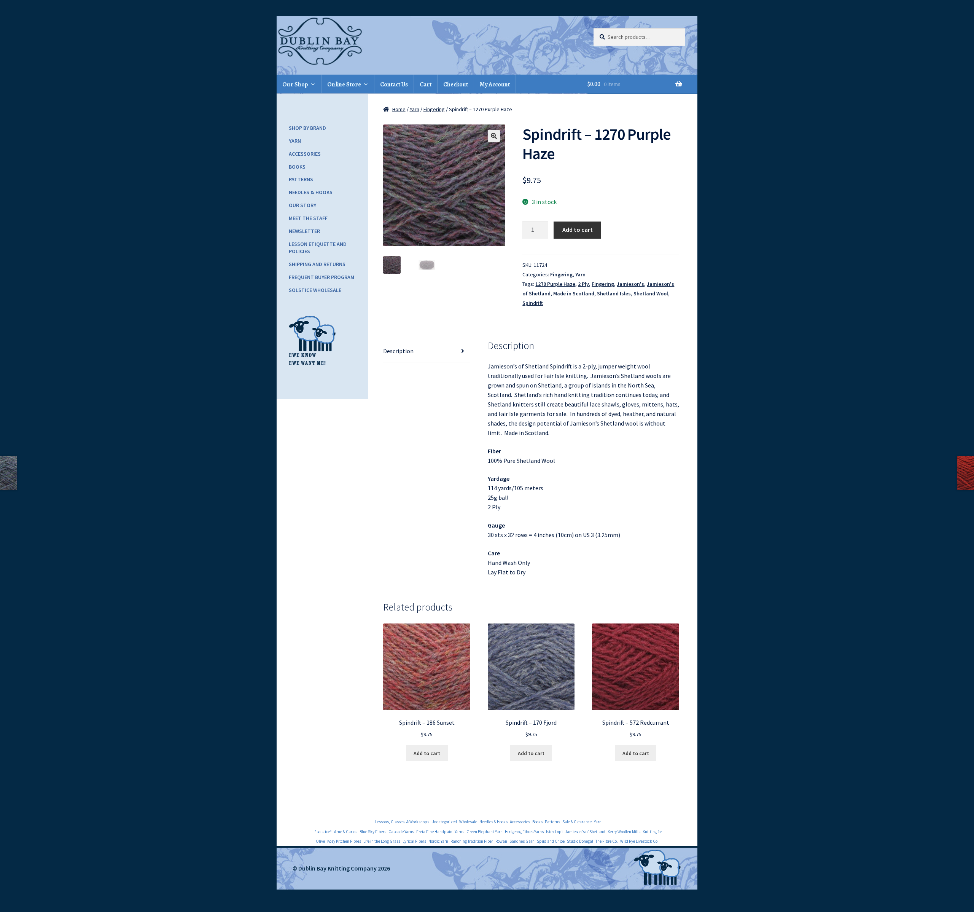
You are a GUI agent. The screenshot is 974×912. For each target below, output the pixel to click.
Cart (425, 84)
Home (399, 109)
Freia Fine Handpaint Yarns (440, 831)
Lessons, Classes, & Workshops (402, 821)
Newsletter (304, 231)
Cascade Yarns (401, 831)
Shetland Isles (614, 293)
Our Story (302, 205)
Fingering (434, 109)
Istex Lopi (554, 831)
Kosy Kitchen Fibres (344, 841)
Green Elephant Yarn (484, 831)
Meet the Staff (308, 218)
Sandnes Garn (522, 841)
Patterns (301, 179)
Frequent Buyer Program (321, 277)
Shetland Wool (650, 293)
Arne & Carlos (345, 831)
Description (398, 351)
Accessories (305, 153)
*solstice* (323, 831)
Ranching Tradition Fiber (471, 841)
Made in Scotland (573, 293)
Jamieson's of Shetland (585, 831)
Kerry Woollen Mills (624, 831)
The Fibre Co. (606, 841)
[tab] (426, 351)
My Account (495, 84)
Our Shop (295, 84)
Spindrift (532, 303)
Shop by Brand (307, 127)
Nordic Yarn (438, 841)
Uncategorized (444, 821)
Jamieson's (630, 284)
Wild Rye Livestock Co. (639, 841)
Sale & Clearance (577, 821)
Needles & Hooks (311, 192)
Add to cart (577, 229)
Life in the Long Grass (381, 841)
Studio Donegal (580, 841)
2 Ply (583, 284)
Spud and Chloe (551, 841)
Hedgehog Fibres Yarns (524, 831)
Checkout (455, 84)
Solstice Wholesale (315, 290)
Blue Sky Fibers (373, 831)
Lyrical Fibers (414, 841)
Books (297, 166)
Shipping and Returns (317, 264)
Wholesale (468, 821)
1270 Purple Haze (555, 284)
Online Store (344, 84)
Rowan (501, 841)
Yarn (414, 109)
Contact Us (394, 84)
